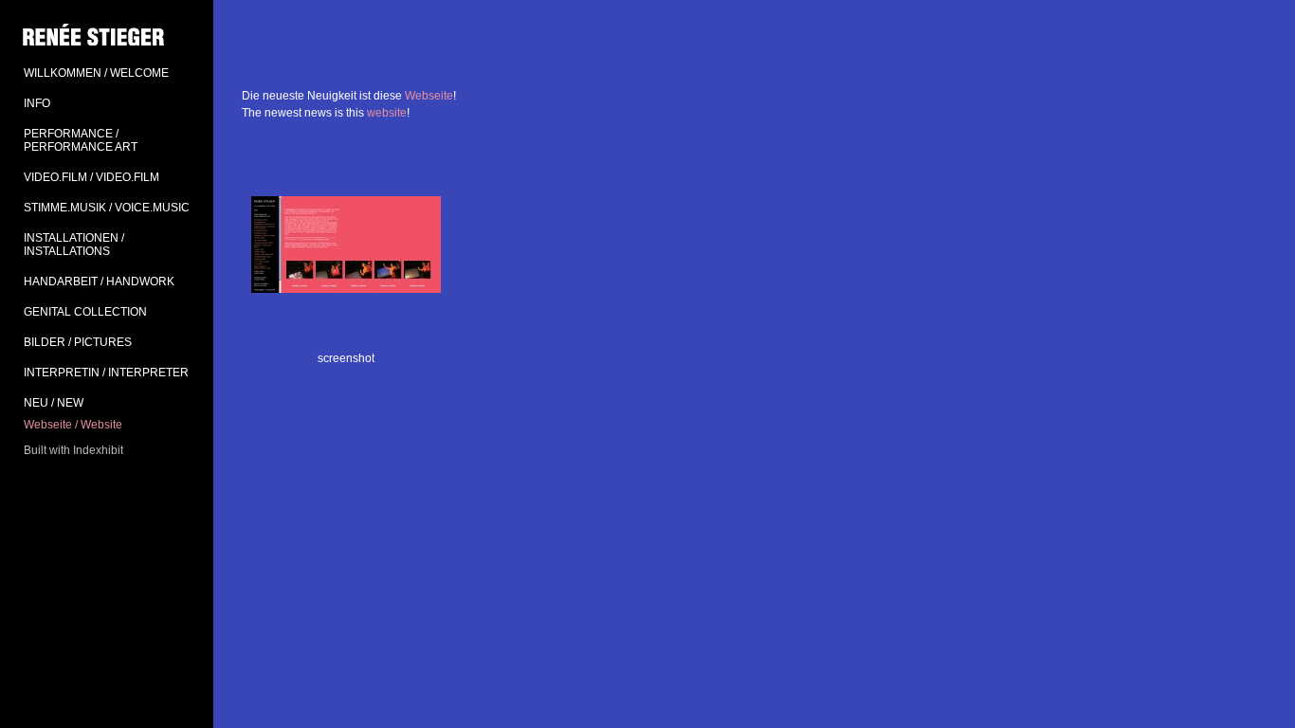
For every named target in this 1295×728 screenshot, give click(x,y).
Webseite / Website (73, 424)
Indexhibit (98, 450)
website (387, 112)
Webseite (429, 95)
